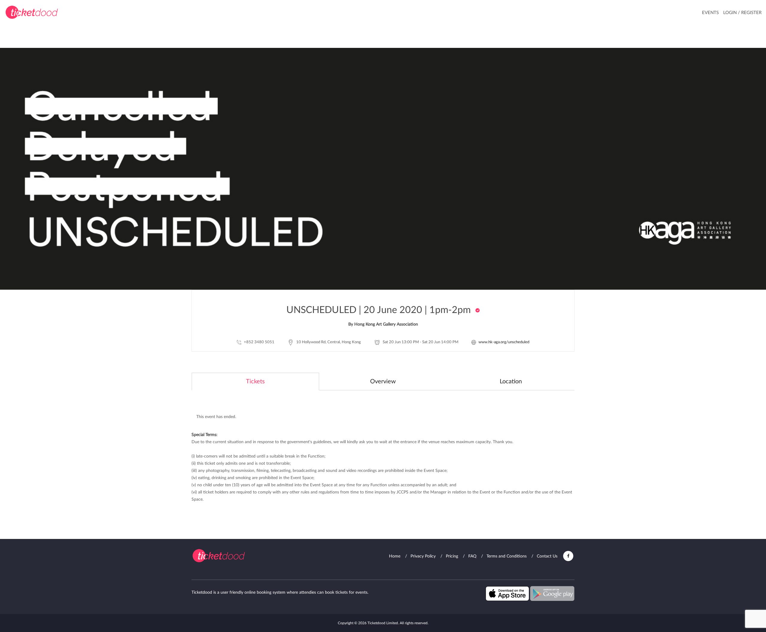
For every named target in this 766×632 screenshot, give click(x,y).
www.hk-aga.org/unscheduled (503, 342)
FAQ (472, 556)
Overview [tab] (383, 382)
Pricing (452, 556)
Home (394, 556)
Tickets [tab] (255, 382)
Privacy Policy (423, 556)
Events (710, 12)
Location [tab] (511, 382)
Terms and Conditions (507, 556)
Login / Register (742, 12)
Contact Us (547, 556)
